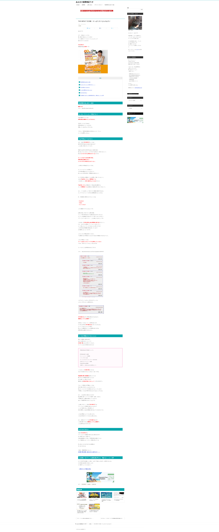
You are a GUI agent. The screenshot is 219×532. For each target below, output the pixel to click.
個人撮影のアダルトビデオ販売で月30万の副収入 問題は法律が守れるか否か (82, 511)
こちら (137, 49)
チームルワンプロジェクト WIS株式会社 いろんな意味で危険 (106, 500)
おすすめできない (84, 92)
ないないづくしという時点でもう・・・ (88, 84)
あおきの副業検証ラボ (84, 2)
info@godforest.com (138, 87)
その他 (80, 25)
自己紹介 (78, 4)
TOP (81, 523)
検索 (128, 7)
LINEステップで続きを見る (85, 468)
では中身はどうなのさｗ (85, 87)
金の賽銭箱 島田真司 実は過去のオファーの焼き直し (94, 511)
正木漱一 (89, 484)
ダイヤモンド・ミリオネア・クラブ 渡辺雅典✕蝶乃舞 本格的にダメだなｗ (113, 518)
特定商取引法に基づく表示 (85, 82)
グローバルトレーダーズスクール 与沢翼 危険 (118, 500)
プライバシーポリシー (98, 4)
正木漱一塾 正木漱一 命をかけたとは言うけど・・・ (89, 451)
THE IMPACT (84, 484)
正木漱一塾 (94, 484)
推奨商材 (83, 4)
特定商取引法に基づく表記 (109, 4)
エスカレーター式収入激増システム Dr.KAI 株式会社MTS (82, 500)
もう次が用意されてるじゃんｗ (86, 90)
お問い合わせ (89, 4)
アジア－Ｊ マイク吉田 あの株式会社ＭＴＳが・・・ (94, 500)
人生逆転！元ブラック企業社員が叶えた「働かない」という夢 (92, 95)
